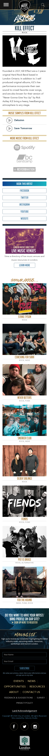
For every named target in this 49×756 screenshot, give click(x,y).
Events (19, 681)
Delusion (19, 120)
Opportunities (15, 686)
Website (24, 218)
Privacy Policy (24, 703)
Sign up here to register (25, 622)
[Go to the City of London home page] (25, 743)
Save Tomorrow (23, 128)
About (14, 692)
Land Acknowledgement (24, 711)
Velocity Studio (31, 718)
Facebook (24, 190)
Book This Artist (24, 183)
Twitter (24, 197)
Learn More (24, 265)
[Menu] (6, 4)
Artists (24, 17)
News (31, 681)
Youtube (24, 211)
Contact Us (31, 692)
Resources (37, 686)
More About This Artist (24, 299)
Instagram (24, 204)
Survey (41, 698)
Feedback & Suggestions (18, 698)
